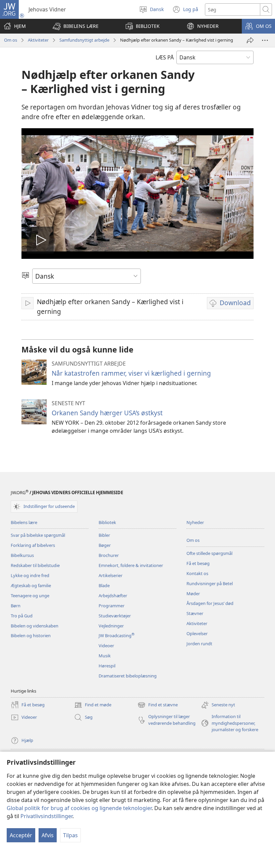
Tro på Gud (22, 616)
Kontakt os (197, 573)
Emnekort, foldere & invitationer (131, 565)
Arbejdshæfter (113, 596)
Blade (104, 585)
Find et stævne (158, 705)
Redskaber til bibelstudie (35, 565)
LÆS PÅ (165, 57)
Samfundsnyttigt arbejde (84, 40)
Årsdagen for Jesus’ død (209, 603)
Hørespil (107, 666)
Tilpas (70, 835)
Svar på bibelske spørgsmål (38, 535)
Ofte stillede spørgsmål (209, 553)
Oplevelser (197, 633)
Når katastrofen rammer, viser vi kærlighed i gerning (131, 373)
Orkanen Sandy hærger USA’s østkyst (107, 412)
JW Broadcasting (116, 635)
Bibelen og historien (31, 635)
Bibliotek (107, 522)
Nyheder (195, 522)
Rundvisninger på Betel (209, 583)
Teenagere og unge (30, 596)
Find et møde (92, 705)
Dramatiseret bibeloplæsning (128, 676)
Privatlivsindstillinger (46, 816)
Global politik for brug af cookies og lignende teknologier (79, 808)
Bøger (105, 545)
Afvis (48, 835)
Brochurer (109, 555)
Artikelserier (110, 575)
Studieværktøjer (115, 616)
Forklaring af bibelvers (33, 545)
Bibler (104, 535)
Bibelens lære (24, 522)
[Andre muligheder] (265, 40)
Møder (193, 594)
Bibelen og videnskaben (34, 626)
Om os (10, 40)
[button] (75, 26)
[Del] (250, 40)
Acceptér (21, 835)
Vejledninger (111, 626)
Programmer (111, 606)
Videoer (106, 646)
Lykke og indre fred (30, 575)
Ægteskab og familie (31, 585)
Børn (15, 606)
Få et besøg (198, 563)
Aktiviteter (38, 40)
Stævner (194, 613)
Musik (105, 656)
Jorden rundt (199, 644)
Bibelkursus (22, 555)
